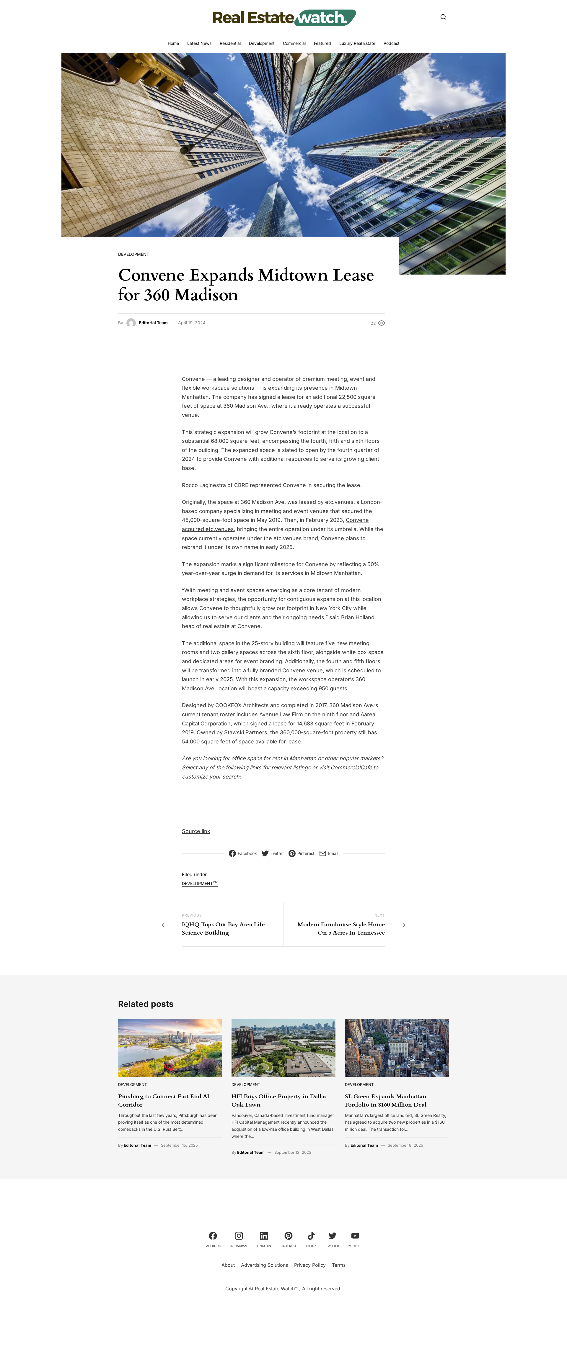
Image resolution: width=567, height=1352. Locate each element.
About (228, 1265)
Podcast (392, 43)
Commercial (294, 43)
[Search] (443, 16)
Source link (196, 831)
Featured (322, 43)
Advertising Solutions (264, 1265)
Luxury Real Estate (357, 43)
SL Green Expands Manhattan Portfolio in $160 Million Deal (385, 1100)
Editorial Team (153, 322)
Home (173, 43)
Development (262, 43)
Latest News (199, 43)
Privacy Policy (310, 1265)
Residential (230, 43)
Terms (339, 1265)
